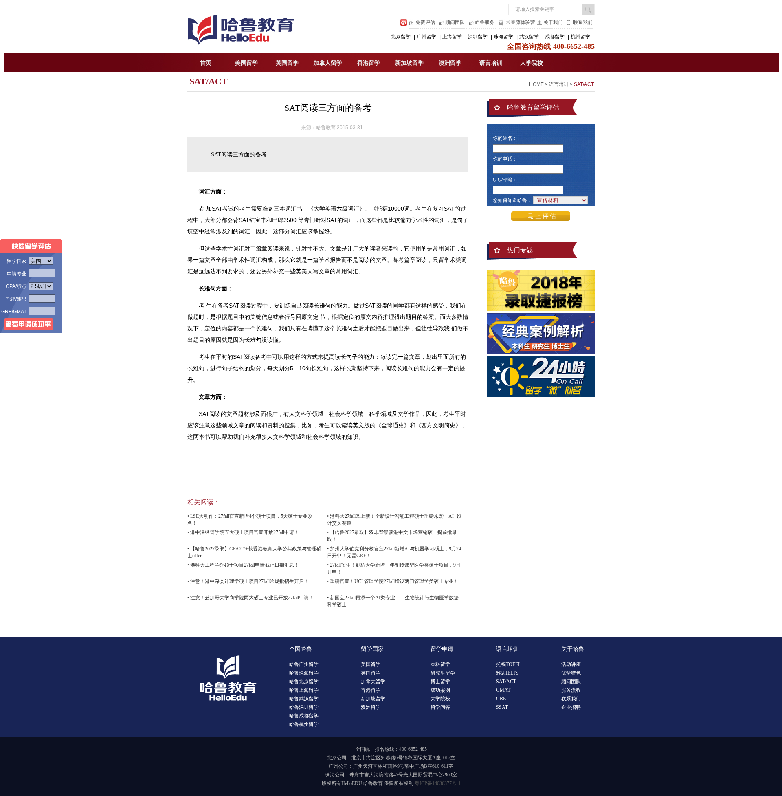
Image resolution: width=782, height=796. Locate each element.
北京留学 (401, 37)
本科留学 (440, 664)
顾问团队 (455, 22)
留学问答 (440, 707)
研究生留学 (443, 673)
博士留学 (440, 681)
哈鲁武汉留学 (304, 698)
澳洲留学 (450, 63)
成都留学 (555, 37)
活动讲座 (571, 664)
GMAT (503, 690)
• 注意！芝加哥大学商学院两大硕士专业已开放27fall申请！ (250, 597)
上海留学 (452, 37)
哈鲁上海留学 (304, 690)
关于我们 (553, 22)
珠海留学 (503, 37)
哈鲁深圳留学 (304, 707)
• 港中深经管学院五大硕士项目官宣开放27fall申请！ (243, 532)
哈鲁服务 (484, 22)
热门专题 (520, 249)
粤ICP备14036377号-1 (438, 783)
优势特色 (571, 673)
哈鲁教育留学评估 (533, 107)
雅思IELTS (507, 673)
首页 (205, 63)
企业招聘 (571, 707)
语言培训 (490, 63)
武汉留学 (529, 37)
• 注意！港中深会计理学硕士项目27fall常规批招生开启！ (248, 581)
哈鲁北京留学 (304, 681)
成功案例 (440, 690)
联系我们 (583, 22)
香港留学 (368, 63)
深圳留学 (478, 37)
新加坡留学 (409, 63)
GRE (501, 698)
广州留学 (426, 37)
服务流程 (571, 690)
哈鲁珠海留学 (304, 673)
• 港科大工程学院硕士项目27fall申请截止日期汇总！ (243, 565)
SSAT (502, 707)
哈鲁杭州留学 (304, 724)
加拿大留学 (328, 63)
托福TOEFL (508, 664)
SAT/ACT (208, 81)
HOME (536, 84)
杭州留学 (580, 37)
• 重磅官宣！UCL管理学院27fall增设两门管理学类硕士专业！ (392, 581)
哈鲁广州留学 (304, 664)
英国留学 (287, 63)
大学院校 (531, 63)
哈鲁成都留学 (304, 716)
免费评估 (425, 22)
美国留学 (246, 63)
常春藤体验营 (520, 22)
